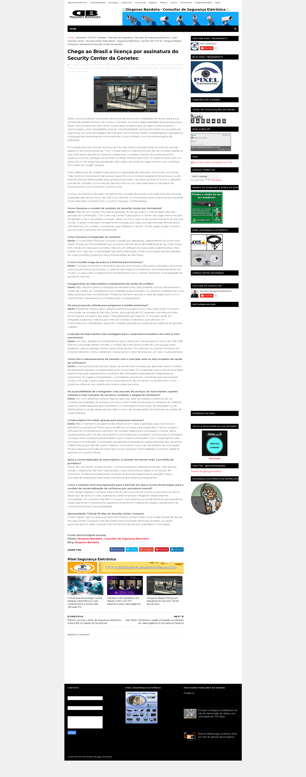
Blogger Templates (103, 756)
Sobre (217, 2)
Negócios (153, 2)
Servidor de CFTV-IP (151, 41)
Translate (216, 180)
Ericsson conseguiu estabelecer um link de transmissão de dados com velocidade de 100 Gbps (218, 713)
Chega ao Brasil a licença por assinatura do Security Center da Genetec (163, 601)
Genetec (102, 37)
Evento (174, 2)
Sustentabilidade (97, 2)
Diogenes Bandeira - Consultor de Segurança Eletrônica (113, 538)
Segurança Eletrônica (77, 2)
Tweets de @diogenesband (206, 471)
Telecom (164, 2)
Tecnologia (113, 2)
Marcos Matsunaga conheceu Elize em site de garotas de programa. (217, 735)
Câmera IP (81, 37)
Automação (140, 2)
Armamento (186, 2)
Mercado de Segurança (120, 37)
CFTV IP (92, 37)
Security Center (76, 41)
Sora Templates (85, 756)
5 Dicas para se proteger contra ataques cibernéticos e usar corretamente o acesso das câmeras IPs (85, 602)
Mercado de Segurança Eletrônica (152, 37)
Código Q (189, 693)
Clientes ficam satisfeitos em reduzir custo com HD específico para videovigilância (123, 601)
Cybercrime (126, 2)
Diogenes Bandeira (203, 2)
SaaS (174, 37)
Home (72, 28)
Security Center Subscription (101, 41)
